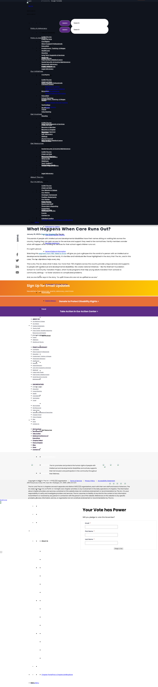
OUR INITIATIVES (38, 384)
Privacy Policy (90, 481)
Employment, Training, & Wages (53, 99)
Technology (46, 105)
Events (44, 650)
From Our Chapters (48, 234)
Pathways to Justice (52, 87)
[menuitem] (81, 683)
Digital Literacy (50, 301)
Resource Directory (49, 457)
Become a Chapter (49, 371)
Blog (67, 675)
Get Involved (36, 114)
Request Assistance (52, 91)
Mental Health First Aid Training (56, 103)
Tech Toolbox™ (47, 481)
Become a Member (49, 362)
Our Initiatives (37, 71)
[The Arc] (30, 6)
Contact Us (46, 658)
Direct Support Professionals (52, 83)
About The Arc (37, 531)
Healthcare (46, 51)
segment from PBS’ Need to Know (52, 253)
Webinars (45, 473)
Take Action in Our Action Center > (79, 311)
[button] (31, 14)
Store (71, 675)
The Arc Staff (36, 328)
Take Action (36, 410)
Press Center (46, 609)
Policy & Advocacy (39, 38)
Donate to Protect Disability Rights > (79, 301)
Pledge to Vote (118, 548)
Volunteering (46, 317)
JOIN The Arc (47, 440)
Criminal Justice (48, 218)
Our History (46, 576)
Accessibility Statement (106, 481)
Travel (44, 309)
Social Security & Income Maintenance (56, 149)
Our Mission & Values (49, 568)
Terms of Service (76, 481)
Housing (45, 116)
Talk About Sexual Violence (55, 89)
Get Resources (37, 420)
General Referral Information (55, 251)
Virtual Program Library (50, 490)
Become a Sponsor (49, 379)
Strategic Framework (49, 584)
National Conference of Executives (42, 412)
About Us (36, 319)
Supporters (46, 633)
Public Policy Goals (48, 67)
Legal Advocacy (47, 173)
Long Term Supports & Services (53, 124)
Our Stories (46, 601)
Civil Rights (46, 41)
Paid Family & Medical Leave (52, 141)
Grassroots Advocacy (50, 64)
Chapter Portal (47, 675)
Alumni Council (47, 403)
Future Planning (47, 98)
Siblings (44, 395)
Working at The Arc (49, 642)
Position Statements (49, 592)
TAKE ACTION (47, 354)
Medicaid (45, 57)
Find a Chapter (57, 675)
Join (64, 675)
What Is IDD (46, 465)
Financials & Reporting (50, 625)
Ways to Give (46, 141)
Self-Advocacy (47, 387)
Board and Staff (47, 617)
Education (45, 46)
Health (44, 100)
